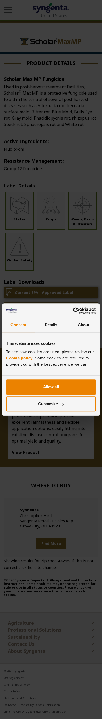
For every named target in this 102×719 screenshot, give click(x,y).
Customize (48, 404)
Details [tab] (51, 325)
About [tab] (83, 325)
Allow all (51, 387)
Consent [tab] (18, 325)
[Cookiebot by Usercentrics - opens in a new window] (73, 310)
